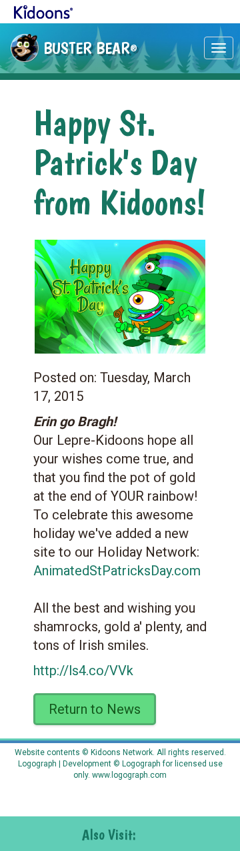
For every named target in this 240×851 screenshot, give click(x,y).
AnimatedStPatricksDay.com (117, 571)
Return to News (95, 709)
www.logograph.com (128, 775)
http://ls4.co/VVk (83, 671)
